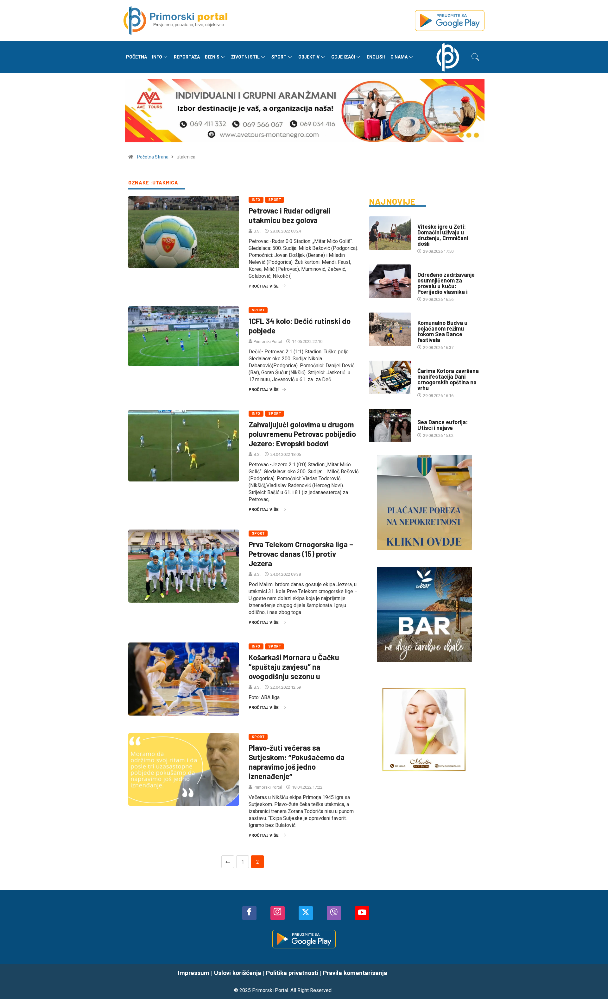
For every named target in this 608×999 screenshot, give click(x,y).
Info (157, 56)
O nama (399, 56)
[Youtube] (362, 913)
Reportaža (187, 56)
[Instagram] (277, 913)
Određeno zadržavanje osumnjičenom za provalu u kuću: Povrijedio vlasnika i (446, 283)
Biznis (212, 56)
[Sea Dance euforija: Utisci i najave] (390, 425)
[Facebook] (249, 913)
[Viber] (334, 913)
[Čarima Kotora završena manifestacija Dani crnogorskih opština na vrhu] (390, 377)
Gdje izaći (343, 56)
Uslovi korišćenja (237, 973)
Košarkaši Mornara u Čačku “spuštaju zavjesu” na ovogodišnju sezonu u (294, 667)
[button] (475, 57)
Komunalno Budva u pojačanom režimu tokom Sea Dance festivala (442, 331)
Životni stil (245, 56)
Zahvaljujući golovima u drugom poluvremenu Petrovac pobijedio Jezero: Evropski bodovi (302, 434)
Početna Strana (152, 156)
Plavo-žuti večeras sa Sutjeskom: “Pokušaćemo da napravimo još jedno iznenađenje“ (297, 762)
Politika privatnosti (292, 973)
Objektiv (309, 56)
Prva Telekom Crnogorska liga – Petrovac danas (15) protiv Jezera (301, 554)
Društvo (426, 220)
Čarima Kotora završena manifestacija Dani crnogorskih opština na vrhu (448, 379)
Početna (136, 56)
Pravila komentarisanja (355, 973)
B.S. (257, 231)
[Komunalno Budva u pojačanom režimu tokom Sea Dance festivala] (390, 329)
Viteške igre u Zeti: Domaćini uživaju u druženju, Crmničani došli (442, 235)
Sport (279, 56)
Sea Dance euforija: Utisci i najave (442, 425)
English (376, 56)
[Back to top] (594, 982)
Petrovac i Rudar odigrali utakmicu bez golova (290, 215)
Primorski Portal (268, 341)
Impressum (193, 973)
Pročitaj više (263, 286)
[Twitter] (306, 913)
